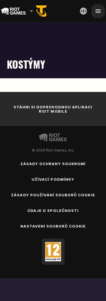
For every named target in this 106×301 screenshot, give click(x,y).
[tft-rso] (41, 11)
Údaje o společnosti (53, 210)
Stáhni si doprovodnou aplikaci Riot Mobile (53, 109)
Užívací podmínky (53, 179)
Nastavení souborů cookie (53, 226)
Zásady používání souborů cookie (53, 195)
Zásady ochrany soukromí (53, 163)
